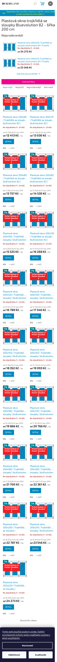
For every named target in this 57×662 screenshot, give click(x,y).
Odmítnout (14, 654)
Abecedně (48, 87)
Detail (8, 141)
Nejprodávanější (34, 87)
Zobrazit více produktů (27, 73)
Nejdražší (19, 87)
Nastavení (27, 645)
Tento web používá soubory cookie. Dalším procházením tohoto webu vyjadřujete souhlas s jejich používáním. (26, 635)
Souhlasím (40, 654)
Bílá (4, 148)
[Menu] (50, 4)
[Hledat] (35, 4)
